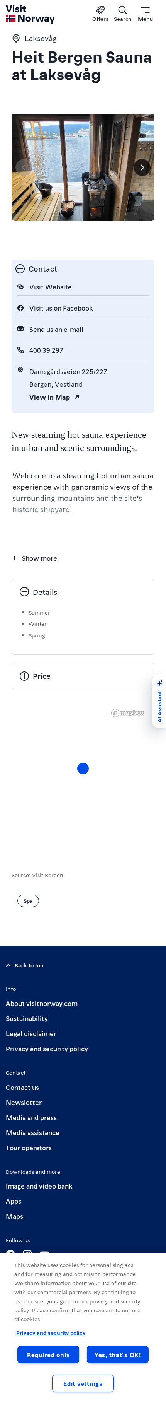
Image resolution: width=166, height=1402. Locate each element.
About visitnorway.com (42, 1003)
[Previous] (23, 167)
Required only (48, 1355)
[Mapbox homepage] (128, 713)
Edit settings (82, 1383)
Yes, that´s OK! (118, 1355)
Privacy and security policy (47, 1048)
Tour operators (29, 1147)
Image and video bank (39, 1185)
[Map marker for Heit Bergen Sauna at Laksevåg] (83, 768)
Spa (28, 900)
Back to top (29, 964)
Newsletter (24, 1102)
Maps (14, 1215)
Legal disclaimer (31, 1033)
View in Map (49, 396)
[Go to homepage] (31, 14)
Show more (39, 557)
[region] (83, 776)
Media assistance (32, 1132)
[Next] (142, 167)
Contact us (22, 1087)
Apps (13, 1200)
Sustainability (27, 1018)
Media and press (31, 1117)
